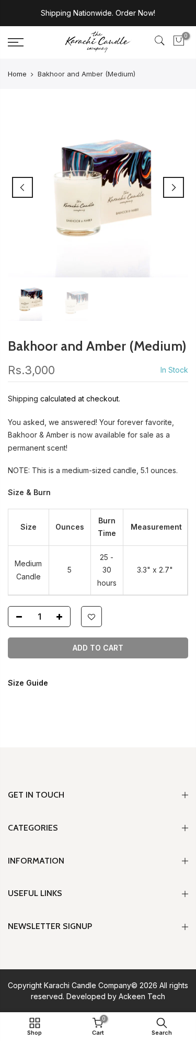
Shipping (23, 398)
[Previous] (22, 187)
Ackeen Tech (142, 996)
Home (17, 74)
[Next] (173, 187)
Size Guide (28, 682)
